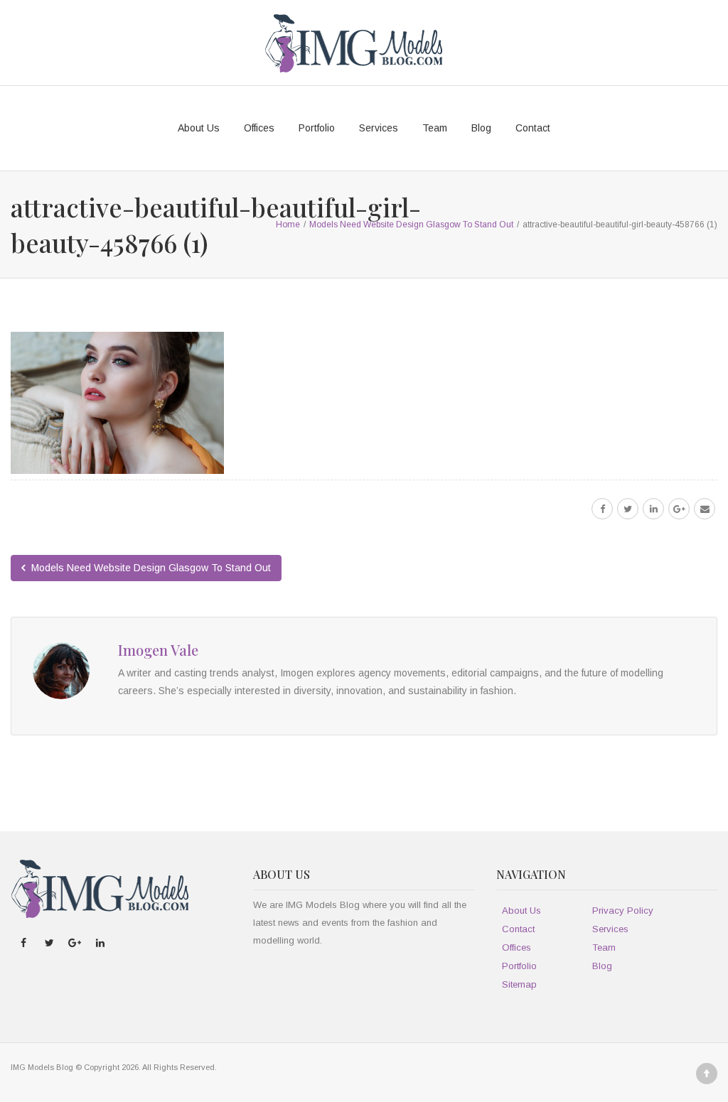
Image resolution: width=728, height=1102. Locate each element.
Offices (259, 128)
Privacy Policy (622, 910)
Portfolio (317, 128)
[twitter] (627, 508)
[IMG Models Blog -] (353, 42)
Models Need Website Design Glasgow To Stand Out (149, 567)
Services (378, 128)
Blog (481, 128)
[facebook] (602, 508)
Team (434, 128)
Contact (532, 128)
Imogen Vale (158, 649)
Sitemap (519, 984)
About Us (199, 128)
